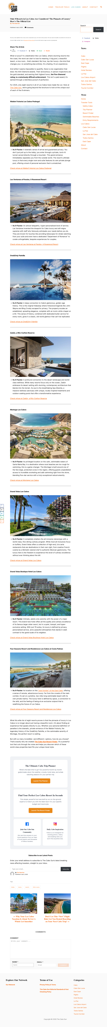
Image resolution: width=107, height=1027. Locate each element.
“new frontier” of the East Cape (50, 691)
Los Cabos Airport (88, 77)
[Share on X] (2, 510)
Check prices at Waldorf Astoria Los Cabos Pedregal (30, 168)
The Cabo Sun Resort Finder (46, 742)
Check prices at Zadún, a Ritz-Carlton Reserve (28, 398)
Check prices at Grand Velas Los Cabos (25, 560)
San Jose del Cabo (88, 81)
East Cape (85, 63)
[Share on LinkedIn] (2, 513)
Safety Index (88, 106)
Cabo (83, 56)
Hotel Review (86, 70)
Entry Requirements (90, 120)
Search (83, 26)
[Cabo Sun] (18, 7)
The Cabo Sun (16, 23)
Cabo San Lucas (87, 60)
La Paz (83, 74)
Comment (14, 938)
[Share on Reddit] (2, 521)
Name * (15, 962)
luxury (19, 887)
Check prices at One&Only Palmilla (23, 322)
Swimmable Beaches (91, 117)
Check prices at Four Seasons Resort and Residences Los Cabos (35, 709)
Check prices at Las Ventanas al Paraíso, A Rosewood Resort (34, 244)
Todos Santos (86, 84)
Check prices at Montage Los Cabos (24, 480)
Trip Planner (87, 110)
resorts (27, 887)
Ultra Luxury (36, 887)
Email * (40, 962)
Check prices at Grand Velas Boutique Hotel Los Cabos (32, 638)
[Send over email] (2, 517)
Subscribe (66, 869)
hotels (12, 887)
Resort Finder (88, 113)
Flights (83, 67)
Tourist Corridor (87, 88)
